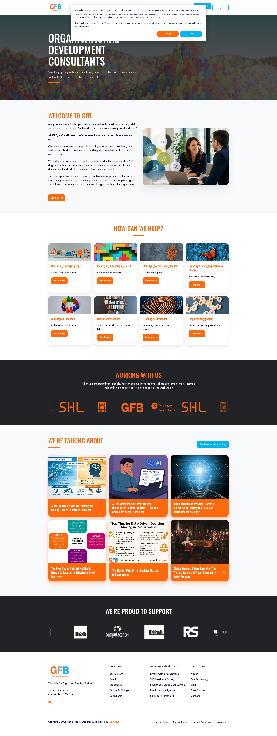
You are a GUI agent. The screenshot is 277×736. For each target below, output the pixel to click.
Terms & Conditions (202, 722)
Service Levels (180, 722)
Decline (191, 33)
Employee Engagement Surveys (167, 685)
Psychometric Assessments (164, 674)
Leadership (115, 685)
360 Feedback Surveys (162, 679)
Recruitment (116, 674)
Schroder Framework (162, 696)
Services (115, 666)
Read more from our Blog (212, 444)
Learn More (57, 198)
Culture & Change (119, 690)
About (194, 674)
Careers (195, 696)
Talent (112, 679)
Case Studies (198, 690)
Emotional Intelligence (162, 690)
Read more (59, 280)
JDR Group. (114, 721)
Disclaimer (222, 722)
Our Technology (199, 679)
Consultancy (115, 696)
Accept (168, 33)
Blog (193, 685)
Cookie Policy (155, 17)
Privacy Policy (161, 722)
